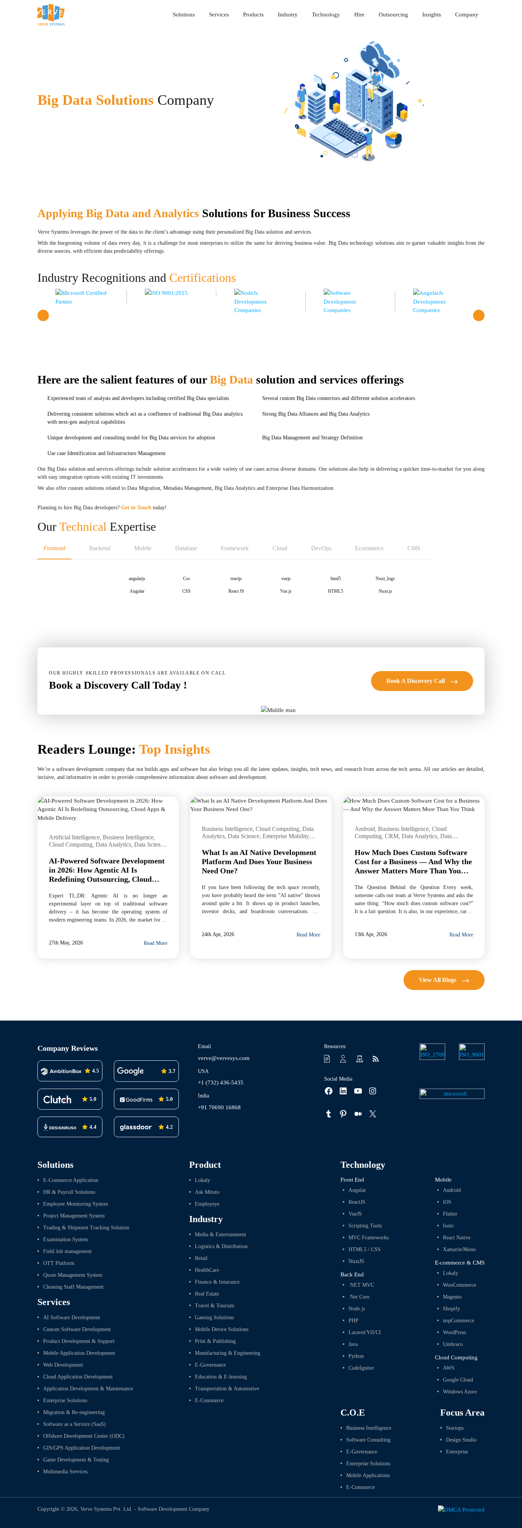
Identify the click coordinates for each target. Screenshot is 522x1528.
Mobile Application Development (79, 1353)
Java (353, 1344)
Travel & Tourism (214, 1306)
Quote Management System (72, 1275)
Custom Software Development (77, 1329)
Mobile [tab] (142, 548)
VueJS (355, 1214)
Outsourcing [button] (393, 14)
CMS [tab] (413, 548)
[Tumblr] (324, 1113)
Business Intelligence (368, 1428)
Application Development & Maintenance (88, 1388)
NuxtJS (356, 1261)
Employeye (207, 1204)
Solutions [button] (184, 14)
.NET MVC (361, 1285)
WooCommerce (459, 1285)
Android (452, 1190)
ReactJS (357, 1202)
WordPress (454, 1332)
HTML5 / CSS (365, 1249)
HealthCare (207, 1270)
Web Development (63, 1365)
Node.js (357, 1309)
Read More (155, 943)
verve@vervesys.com (224, 1058)
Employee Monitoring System (75, 1204)
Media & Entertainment (220, 1234)
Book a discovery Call (416, 681)
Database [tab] (186, 548)
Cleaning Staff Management (73, 1287)
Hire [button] (359, 14)
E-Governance (210, 1365)
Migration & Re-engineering (74, 1412)
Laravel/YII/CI (365, 1332)
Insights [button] (431, 14)
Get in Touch (136, 507)
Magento (452, 1297)
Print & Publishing (215, 1341)
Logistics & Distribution (221, 1246)
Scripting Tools (365, 1226)
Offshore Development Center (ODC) (84, 1436)
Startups (455, 1428)
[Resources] (328, 1058)
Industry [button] (288, 14)
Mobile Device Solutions (221, 1329)
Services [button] (219, 14)
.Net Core (359, 1297)
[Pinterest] (339, 1113)
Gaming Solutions (214, 1317)
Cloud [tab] (279, 548)
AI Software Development (71, 1317)
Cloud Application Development (78, 1377)
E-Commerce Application (70, 1180)
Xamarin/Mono (459, 1249)
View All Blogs (438, 980)
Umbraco (453, 1344)
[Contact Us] (344, 1058)
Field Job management (67, 1251)
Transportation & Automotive (227, 1388)
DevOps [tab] (321, 548)
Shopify (451, 1309)
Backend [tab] (99, 548)
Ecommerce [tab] (369, 548)
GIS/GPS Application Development (81, 1448)
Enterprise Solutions (65, 1400)
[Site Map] (360, 1058)
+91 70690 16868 (219, 1107)
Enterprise (457, 1452)
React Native (456, 1237)
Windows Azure (460, 1392)
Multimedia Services (65, 1471)
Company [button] (466, 14)
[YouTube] (354, 1091)
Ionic (448, 1226)
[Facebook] (324, 1091)
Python (356, 1356)
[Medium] (354, 1113)
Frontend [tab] (54, 548)
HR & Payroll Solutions (69, 1192)
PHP (353, 1320)
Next (479, 315)
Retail (201, 1258)
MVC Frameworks (369, 1237)
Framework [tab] (235, 548)
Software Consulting (368, 1440)
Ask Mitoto (207, 1192)
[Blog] (376, 1058)
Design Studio (461, 1440)
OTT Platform (59, 1263)
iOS (447, 1202)
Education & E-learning (221, 1377)
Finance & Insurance (217, 1282)
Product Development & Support (79, 1341)
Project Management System (74, 1216)
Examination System (65, 1239)
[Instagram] (368, 1091)
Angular (357, 1190)
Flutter (450, 1214)
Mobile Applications (368, 1475)
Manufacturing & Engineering (227, 1353)
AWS (448, 1368)
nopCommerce (458, 1320)
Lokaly (202, 1180)
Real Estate (207, 1294)
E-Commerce (209, 1400)
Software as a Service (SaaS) (74, 1424)
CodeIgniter (361, 1368)
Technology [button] (326, 14)
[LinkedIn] (339, 1091)
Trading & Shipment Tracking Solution (86, 1228)
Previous (43, 315)
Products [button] (253, 14)
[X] (368, 1113)
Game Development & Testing (76, 1460)
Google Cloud (458, 1380)
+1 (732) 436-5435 (220, 1082)
